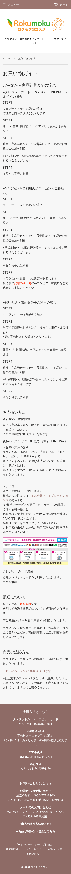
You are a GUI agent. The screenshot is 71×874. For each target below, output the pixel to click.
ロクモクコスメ (39, 866)
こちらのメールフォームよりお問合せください (34, 812)
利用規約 (48, 844)
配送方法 (39, 849)
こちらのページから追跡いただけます (27, 671)
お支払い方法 (55, 849)
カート (63, 4)
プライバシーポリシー (27, 844)
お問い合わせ (34, 853)
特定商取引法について (18, 849)
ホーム (6, 58)
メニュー (13, 4)
